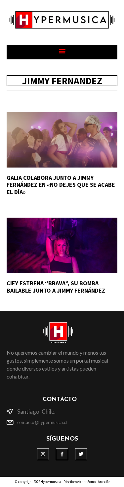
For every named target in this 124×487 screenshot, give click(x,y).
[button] (62, 50)
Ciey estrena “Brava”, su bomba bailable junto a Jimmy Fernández (56, 286)
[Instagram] (43, 454)
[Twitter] (81, 454)
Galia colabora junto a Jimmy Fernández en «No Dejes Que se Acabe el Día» (61, 185)
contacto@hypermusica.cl (42, 422)
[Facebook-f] (62, 454)
